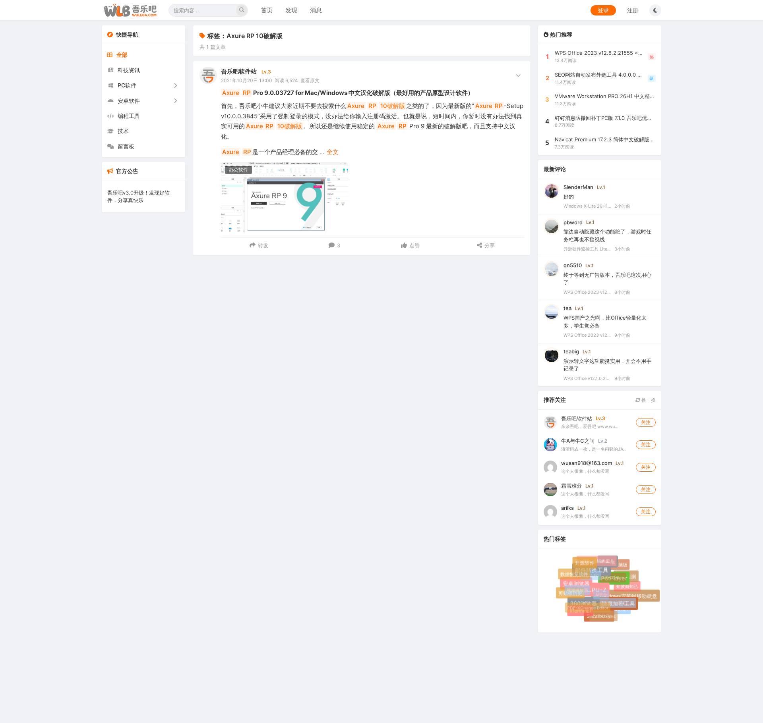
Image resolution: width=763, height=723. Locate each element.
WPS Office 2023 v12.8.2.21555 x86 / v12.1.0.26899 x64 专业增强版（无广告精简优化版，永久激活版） (587, 292)
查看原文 (310, 80)
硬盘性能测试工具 (614, 600)
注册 (632, 10)
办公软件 (238, 170)
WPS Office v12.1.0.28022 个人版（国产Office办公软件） (587, 378)
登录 (603, 10)
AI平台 (598, 591)
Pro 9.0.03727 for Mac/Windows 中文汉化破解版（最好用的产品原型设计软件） (348, 92)
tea (567, 308)
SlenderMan (578, 187)
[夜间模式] (655, 10)
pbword (573, 222)
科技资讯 (129, 70)
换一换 (648, 400)
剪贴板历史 (570, 593)
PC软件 (127, 85)
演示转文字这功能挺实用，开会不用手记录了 (607, 365)
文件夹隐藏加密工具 (612, 606)
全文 (333, 152)
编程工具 (129, 115)
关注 (646, 422)
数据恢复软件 (574, 573)
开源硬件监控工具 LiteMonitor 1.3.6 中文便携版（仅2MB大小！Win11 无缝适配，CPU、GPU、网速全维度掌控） (587, 249)
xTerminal (580, 611)
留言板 (126, 146)
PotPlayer (616, 581)
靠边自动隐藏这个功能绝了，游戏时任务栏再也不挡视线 (607, 235)
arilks (567, 508)
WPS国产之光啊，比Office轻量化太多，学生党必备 (605, 321)
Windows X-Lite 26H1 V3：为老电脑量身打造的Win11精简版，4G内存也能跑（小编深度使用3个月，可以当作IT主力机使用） (587, 206)
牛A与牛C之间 (578, 441)
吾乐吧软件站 (239, 71)
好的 (569, 196)
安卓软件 (129, 100)
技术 (123, 130)
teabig (571, 351)
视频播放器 (575, 588)
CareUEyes (602, 614)
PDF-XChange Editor (585, 605)
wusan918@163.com (586, 463)
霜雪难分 (571, 485)
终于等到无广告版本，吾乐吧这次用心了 (607, 279)
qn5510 (573, 265)
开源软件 (585, 564)
